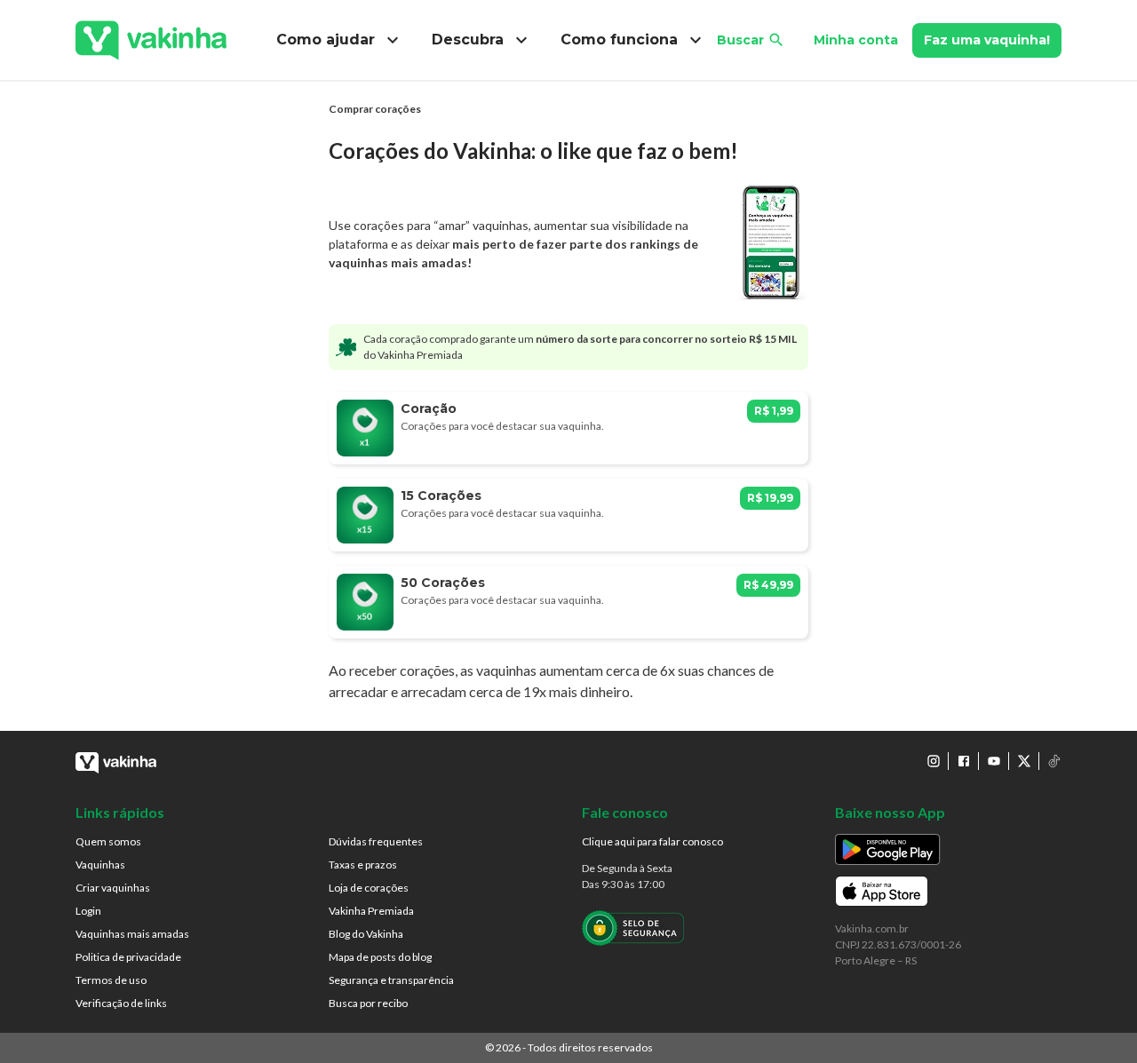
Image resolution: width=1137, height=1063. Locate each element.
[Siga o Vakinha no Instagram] (933, 761)
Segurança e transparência (391, 980)
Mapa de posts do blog (380, 957)
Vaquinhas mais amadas (132, 933)
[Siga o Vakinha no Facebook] (964, 761)
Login (88, 910)
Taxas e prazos (363, 864)
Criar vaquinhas (113, 887)
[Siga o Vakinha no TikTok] (1054, 761)
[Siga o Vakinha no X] (1024, 761)
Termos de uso (111, 980)
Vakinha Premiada (371, 910)
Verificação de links (121, 1003)
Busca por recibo (368, 1003)
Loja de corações (369, 887)
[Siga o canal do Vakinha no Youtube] (994, 761)
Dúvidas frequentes (376, 841)
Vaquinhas (100, 864)
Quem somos (108, 841)
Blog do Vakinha (366, 933)
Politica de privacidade (128, 957)
